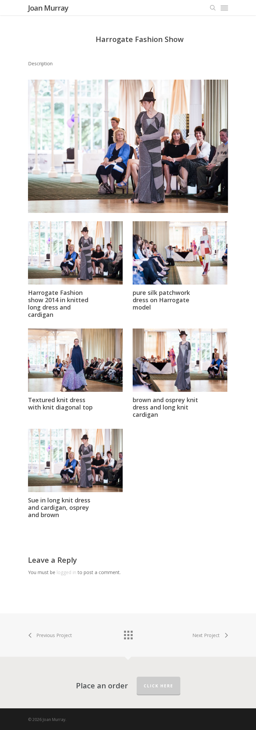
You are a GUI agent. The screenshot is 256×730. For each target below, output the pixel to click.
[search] (212, 7)
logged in (66, 572)
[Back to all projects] (128, 633)
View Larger (77, 248)
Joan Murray (48, 7)
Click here (158, 686)
